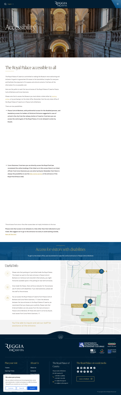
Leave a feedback (84, 379)
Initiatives (8, 374)
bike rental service (36, 174)
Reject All (21, 388)
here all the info (10, 234)
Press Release (34, 374)
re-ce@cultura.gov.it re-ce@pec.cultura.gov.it (61, 382)
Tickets (7, 368)
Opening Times (9, 371)
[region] (21, 383)
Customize (10, 388)
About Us (33, 368)
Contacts (33, 371)
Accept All (32, 388)
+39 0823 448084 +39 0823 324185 (60, 377)
